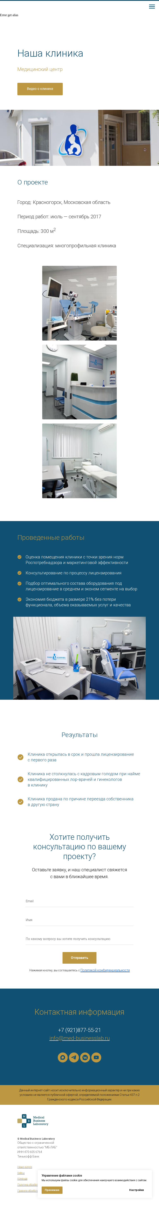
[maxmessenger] (63, 1057)
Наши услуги (24, 1166)
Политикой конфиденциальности (105, 970)
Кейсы (21, 1172)
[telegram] (74, 1057)
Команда (22, 1178)
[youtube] (96, 1057)
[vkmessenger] (85, 1057)
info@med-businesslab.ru (79, 1038)
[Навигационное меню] (152, 7)
